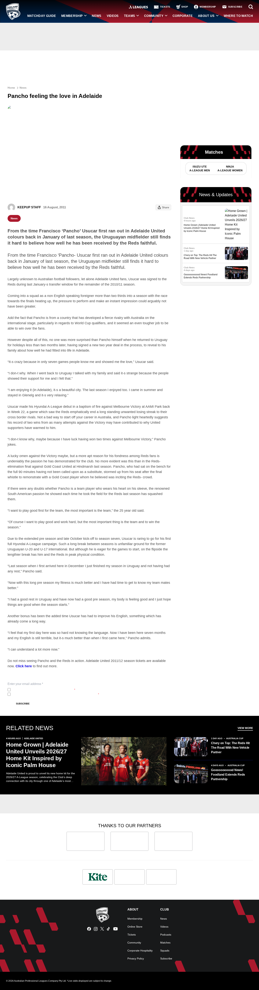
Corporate (183, 15)
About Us (206, 15)
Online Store (134, 926)
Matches (165, 942)
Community (153, 15)
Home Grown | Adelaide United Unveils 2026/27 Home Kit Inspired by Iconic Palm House (202, 228)
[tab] (199, 168)
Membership (72, 15)
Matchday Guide (41, 15)
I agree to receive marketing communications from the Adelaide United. (55, 694)
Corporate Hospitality (140, 950)
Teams (129, 15)
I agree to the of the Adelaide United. (43, 689)
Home (11, 87)
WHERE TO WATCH (238, 15)
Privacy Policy (37, 689)
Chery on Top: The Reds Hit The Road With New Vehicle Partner (230, 747)
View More (245, 728)
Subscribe (23, 703)
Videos (113, 15)
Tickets (131, 934)
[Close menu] (247, 978)
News (96, 15)
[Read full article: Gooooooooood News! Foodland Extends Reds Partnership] (236, 272)
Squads (164, 950)
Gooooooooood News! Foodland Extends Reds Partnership (228, 774)
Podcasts (165, 934)
